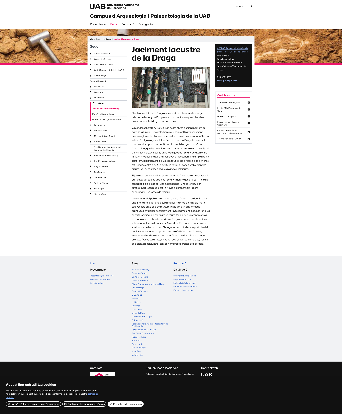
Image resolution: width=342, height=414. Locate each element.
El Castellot (99, 87)
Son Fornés (99, 172)
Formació (127, 24)
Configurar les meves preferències (86, 404)
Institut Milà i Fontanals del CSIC (229, 110)
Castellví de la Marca (103, 64)
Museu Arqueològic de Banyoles (106, 119)
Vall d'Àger (99, 188)
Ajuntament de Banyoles (228, 103)
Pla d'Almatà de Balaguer (105, 161)
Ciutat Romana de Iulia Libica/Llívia (110, 70)
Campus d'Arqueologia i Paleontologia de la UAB (150, 16)
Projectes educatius (182, 279)
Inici (92, 263)
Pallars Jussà (100, 141)
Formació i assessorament (185, 286)
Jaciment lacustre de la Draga (106, 108)
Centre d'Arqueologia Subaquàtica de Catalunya (229, 132)
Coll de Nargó (100, 75)
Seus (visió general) (140, 269)
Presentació (98, 24)
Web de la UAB (115, 6)
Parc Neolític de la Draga (103, 114)
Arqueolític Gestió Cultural (229, 139)
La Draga (101, 103)
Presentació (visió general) (102, 276)
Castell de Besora (102, 53)
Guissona (98, 92)
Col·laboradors (96, 283)
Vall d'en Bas (100, 194)
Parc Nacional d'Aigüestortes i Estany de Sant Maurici (107, 148)
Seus (113, 24)
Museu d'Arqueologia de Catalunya (228, 124)
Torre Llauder (100, 177)
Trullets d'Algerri (101, 183)
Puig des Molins (101, 166)
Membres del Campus (100, 279)
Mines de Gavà (100, 130)
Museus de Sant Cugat (104, 136)
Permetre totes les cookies (127, 404)
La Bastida (99, 97)
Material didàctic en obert (184, 283)
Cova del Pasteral (98, 81)
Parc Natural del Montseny (106, 155)
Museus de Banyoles (226, 117)
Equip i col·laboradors (183, 290)
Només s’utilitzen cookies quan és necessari (35, 404)
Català (238, 7)
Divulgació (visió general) (184, 276)
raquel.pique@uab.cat (227, 80)
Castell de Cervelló (102, 59)
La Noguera (99, 125)
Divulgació (146, 24)
